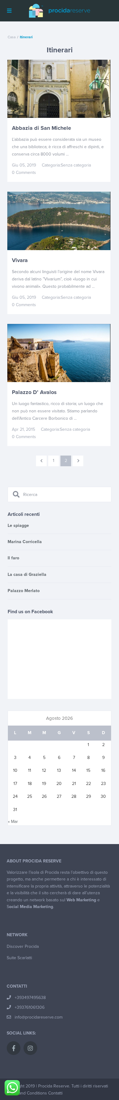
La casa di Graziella (27, 574)
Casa (12, 37)
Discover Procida (23, 946)
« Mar (13, 821)
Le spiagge (18, 525)
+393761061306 (30, 1007)
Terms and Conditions (26, 1093)
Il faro (13, 558)
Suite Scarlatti (19, 957)
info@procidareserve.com (39, 1017)
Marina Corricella (25, 541)
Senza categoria (76, 165)
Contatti (55, 1093)
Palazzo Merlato (24, 590)
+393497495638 (30, 997)
